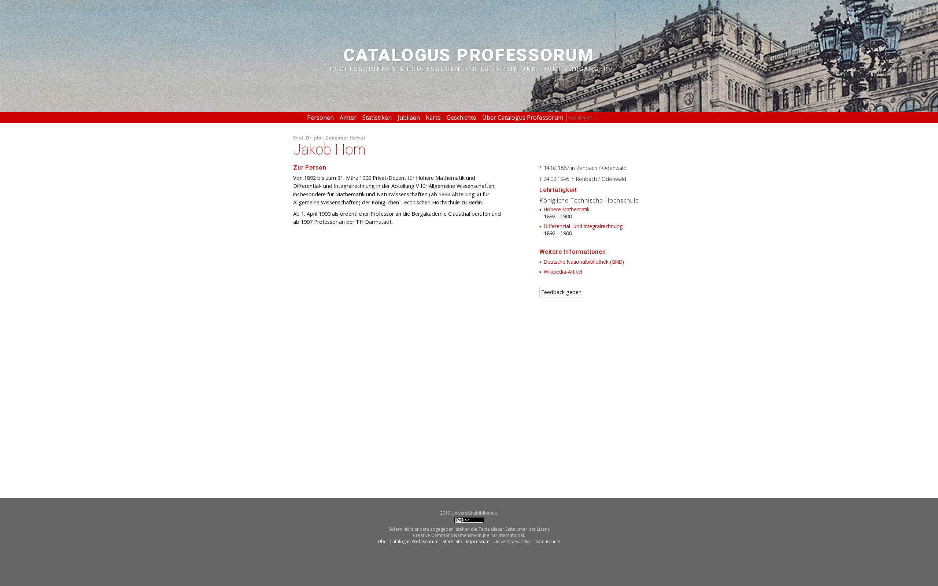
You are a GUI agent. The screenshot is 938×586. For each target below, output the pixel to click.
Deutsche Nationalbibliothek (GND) (584, 261)
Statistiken (377, 118)
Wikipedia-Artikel (563, 271)
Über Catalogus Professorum (522, 118)
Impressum (478, 541)
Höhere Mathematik (567, 209)
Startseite (452, 541)
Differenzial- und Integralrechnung (583, 226)
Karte (433, 118)
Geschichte (461, 118)
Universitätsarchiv (512, 541)
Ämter (348, 118)
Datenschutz (547, 541)
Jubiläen (409, 118)
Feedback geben (561, 292)
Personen (320, 118)
